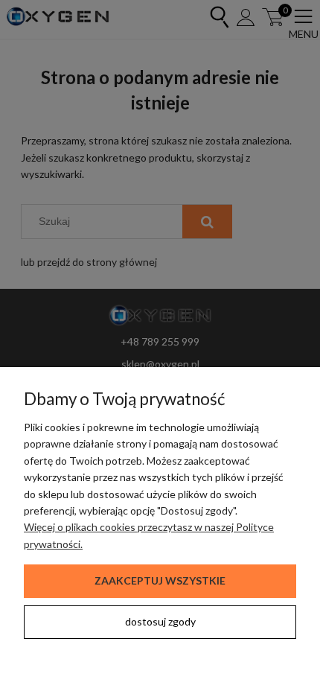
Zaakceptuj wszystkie (160, 580)
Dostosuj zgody (160, 621)
